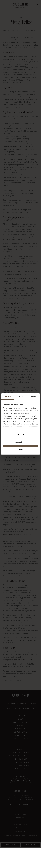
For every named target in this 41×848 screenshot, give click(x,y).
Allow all (20, 435)
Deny (21, 450)
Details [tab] (20, 396)
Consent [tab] (7, 396)
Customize (19, 442)
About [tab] (33, 396)
